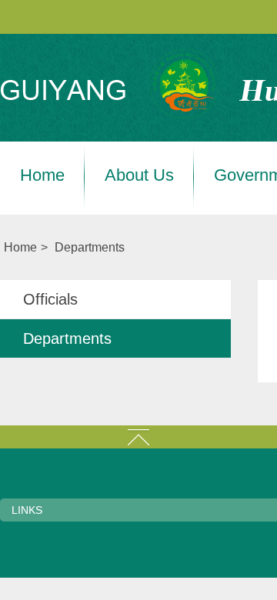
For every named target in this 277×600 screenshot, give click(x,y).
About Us (139, 175)
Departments (90, 247)
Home (42, 175)
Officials (50, 299)
